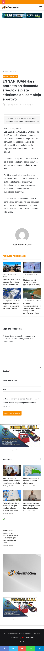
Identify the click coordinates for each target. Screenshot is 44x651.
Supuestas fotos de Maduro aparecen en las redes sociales (31, 505)
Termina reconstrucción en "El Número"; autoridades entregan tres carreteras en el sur (32, 308)
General (13, 71)
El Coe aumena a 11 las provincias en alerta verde (31, 480)
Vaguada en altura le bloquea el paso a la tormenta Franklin (11, 305)
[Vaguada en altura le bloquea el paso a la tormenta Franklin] (12, 293)
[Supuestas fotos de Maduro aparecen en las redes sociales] (32, 495)
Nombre (6, 371)
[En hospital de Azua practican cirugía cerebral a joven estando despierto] (12, 495)
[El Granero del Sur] (10, 7)
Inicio (6, 71)
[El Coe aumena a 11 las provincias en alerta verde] (32, 470)
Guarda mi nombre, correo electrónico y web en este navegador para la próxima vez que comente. (21, 402)
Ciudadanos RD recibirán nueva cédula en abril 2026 (31, 282)
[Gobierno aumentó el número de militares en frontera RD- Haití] (12, 267)
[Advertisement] (22, 44)
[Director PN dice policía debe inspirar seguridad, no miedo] (12, 470)
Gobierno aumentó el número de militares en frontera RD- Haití (11, 282)
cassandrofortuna (12, 105)
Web (4, 390)
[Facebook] (20, 641)
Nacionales (13, 76)
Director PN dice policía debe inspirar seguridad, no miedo (11, 480)
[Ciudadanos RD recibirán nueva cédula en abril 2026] (32, 267)
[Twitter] (23, 641)
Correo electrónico (11, 380)
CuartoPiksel (28, 638)
